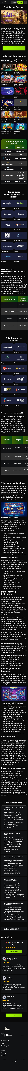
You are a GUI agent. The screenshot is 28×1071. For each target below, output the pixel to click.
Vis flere (14, 1015)
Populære (3, 60)
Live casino (11, 60)
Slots (24, 60)
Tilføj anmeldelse (14, 951)
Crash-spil (18, 60)
